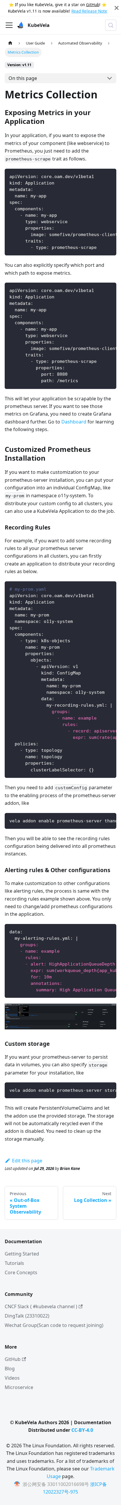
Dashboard (73, 421)
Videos (12, 1378)
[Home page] (10, 43)
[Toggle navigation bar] (9, 25)
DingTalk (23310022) (27, 1316)
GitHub (92, 4)
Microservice (19, 1387)
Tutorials (14, 1263)
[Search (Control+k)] (110, 25)
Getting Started (22, 1254)
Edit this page (27, 1160)
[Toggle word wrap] (98, 176)
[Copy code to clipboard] (109, 176)
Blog (10, 1368)
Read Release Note (89, 11)
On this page (23, 78)
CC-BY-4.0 (82, 1430)
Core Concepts (21, 1272)
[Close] (116, 8)
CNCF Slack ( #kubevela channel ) (41, 1306)
